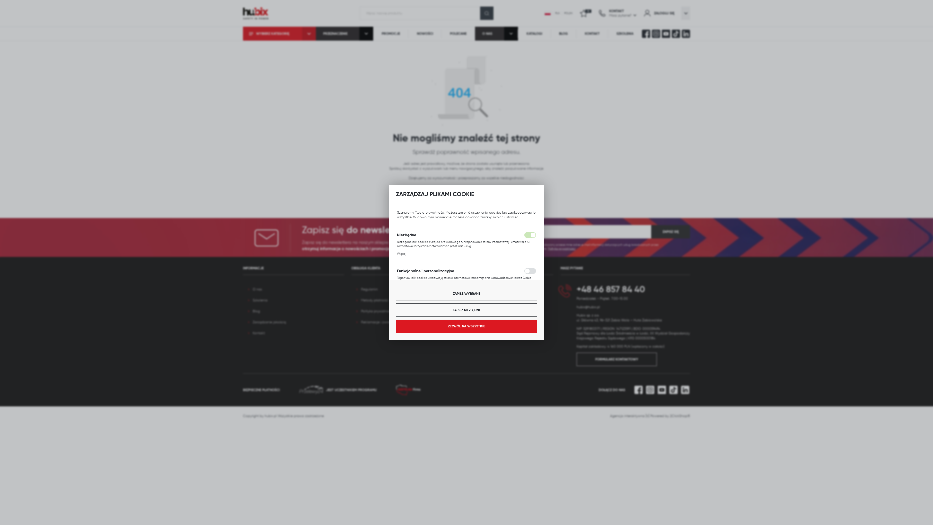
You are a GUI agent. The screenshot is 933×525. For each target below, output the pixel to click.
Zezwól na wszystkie (466, 326)
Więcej (401, 253)
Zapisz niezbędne (467, 310)
